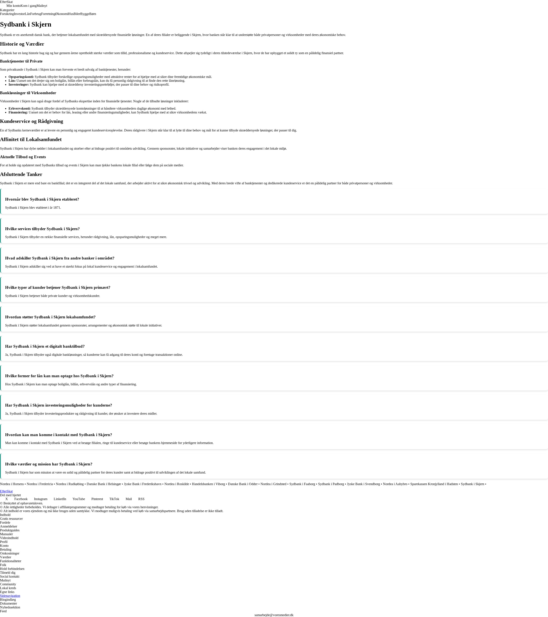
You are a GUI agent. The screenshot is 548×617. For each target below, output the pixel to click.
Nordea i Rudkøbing (70, 484)
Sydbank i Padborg (331, 484)
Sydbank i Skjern (472, 484)
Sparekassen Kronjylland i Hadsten (434, 484)
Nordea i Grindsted (273, 484)
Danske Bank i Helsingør (104, 484)
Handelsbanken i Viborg (208, 484)
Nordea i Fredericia (40, 484)
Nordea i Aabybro (395, 484)
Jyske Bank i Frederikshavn (142, 484)
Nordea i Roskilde (176, 484)
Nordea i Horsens (12, 484)
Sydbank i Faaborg (302, 484)
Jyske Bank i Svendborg (363, 484)
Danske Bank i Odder (243, 484)
